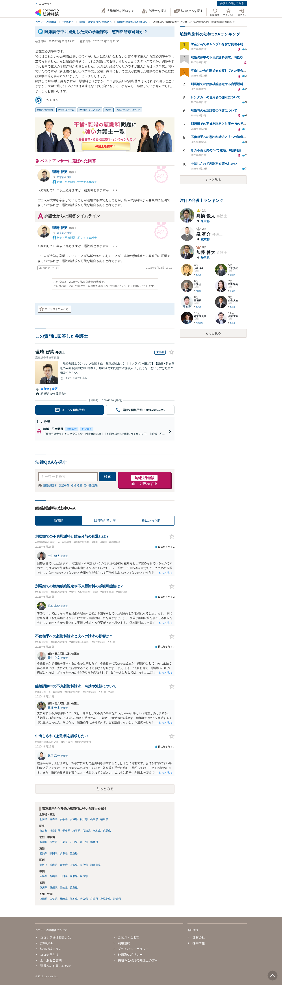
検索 (107, 476)
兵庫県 (54, 864)
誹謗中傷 (64, 485)
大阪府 (43, 864)
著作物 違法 (91, 485)
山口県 (64, 876)
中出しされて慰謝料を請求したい (214, 163)
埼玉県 (76, 830)
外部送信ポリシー (130, 954)
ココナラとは (49, 954)
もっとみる (105, 789)
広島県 (43, 876)
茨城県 (87, 830)
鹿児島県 (105, 898)
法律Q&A (46, 943)
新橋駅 (45, 393)
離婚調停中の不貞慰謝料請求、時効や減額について (226, 57)
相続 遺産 (76, 485)
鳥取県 (74, 876)
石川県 (74, 842)
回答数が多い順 (105, 520)
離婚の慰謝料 (46, 109)
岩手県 (64, 819)
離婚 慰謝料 (50, 485)
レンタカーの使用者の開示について (215, 97)
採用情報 (199, 943)
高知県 (64, 887)
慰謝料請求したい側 (129, 109)
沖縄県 (117, 898)
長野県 (54, 842)
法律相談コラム (51, 949)
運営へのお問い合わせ (55, 966)
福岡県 (43, 898)
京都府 (64, 864)
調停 (109, 109)
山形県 (94, 819)
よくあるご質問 (51, 960)
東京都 (61, 177)
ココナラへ (45, 3)
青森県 (54, 819)
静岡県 (54, 853)
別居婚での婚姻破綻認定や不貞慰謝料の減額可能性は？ (229, 84)
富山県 (84, 842)
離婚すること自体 (90, 109)
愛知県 (43, 853)
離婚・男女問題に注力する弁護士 (76, 181)
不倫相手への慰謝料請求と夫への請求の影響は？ (225, 137)
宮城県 (74, 819)
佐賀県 (54, 898)
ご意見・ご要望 (128, 937)
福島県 (104, 819)
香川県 (43, 887)
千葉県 (66, 830)
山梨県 (64, 842)
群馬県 (107, 830)
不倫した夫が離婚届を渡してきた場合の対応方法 (225, 70)
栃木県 (97, 830)
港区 (70, 177)
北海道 (43, 819)
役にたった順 (151, 520)
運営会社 (199, 937)
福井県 (94, 842)
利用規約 (124, 943)
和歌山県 (95, 864)
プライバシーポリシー (133, 949)
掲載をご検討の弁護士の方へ (138, 960)
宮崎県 (94, 898)
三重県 (74, 853)
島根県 (84, 876)
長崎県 (64, 898)
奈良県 (84, 864)
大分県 (84, 898)
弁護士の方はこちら (232, 3)
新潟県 (43, 842)
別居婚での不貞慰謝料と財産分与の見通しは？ (223, 123)
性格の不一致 (67, 109)
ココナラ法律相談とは (55, 937)
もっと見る (213, 179)
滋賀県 (74, 864)
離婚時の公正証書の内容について (214, 110)
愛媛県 (54, 887)
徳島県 (74, 887)
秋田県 (84, 819)
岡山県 (54, 876)
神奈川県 (55, 830)
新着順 (58, 520)
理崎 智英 (64, 172)
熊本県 (74, 898)
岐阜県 (64, 853)
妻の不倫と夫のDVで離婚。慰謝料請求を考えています (228, 150)
